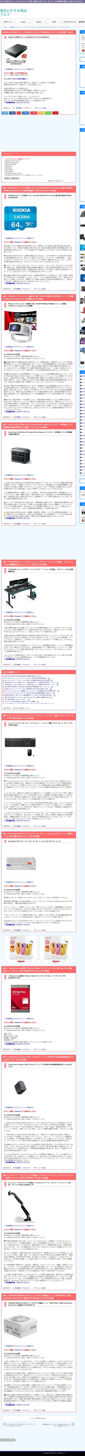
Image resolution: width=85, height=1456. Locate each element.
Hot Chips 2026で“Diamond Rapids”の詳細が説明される (21, 676)
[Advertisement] (38, 133)
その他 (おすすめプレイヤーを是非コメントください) (24, 175)
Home (5, 27)
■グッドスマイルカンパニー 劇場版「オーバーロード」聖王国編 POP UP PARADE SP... (30, 691)
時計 (83, 445)
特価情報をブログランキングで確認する (20, 69)
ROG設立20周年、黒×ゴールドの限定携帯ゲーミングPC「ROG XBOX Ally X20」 (28, 695)
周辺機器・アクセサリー (16, 27)
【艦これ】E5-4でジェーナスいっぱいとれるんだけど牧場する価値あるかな (27, 697)
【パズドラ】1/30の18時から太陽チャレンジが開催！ (20, 701)
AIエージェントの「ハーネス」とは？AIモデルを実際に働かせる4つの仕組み (27, 680)
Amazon (18, 242)
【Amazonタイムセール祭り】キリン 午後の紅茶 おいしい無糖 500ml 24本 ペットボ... (30, 682)
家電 (83, 376)
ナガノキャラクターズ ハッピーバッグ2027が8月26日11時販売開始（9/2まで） (28, 693)
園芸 (83, 442)
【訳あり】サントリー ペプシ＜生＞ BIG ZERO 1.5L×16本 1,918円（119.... (26, 689)
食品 (83, 404)
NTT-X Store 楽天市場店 (17, 79)
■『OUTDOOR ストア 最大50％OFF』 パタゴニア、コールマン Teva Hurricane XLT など (21, 1425)
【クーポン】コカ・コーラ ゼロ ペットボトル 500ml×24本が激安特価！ (25, 678)
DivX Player (10, 170)
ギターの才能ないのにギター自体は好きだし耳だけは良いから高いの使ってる (27, 703)
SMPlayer (9, 166)
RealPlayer (9, 171)
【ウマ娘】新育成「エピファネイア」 (15, 699)
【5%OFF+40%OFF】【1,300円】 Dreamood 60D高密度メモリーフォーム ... (27, 686)
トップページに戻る (7, 1440)
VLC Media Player (12, 163)
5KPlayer (9, 168)
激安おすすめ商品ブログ (56, 181)
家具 (83, 413)
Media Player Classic (13, 161)
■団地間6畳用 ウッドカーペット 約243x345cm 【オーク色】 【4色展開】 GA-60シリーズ (57, 1425)
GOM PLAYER (11, 164)
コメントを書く (42, 108)
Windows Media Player (14, 173)
